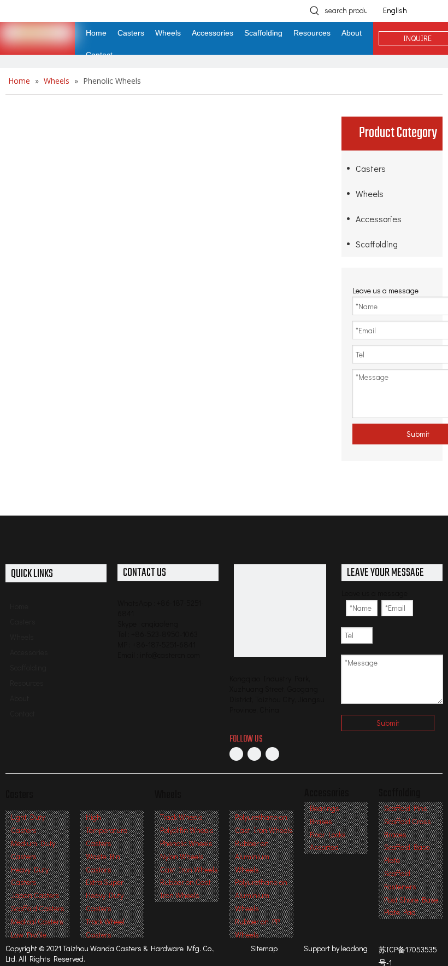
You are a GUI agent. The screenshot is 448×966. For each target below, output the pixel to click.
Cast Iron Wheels (189, 869)
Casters (371, 168)
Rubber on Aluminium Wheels (252, 856)
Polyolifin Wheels (187, 830)
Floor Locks (328, 834)
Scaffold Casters (37, 908)
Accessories (379, 218)
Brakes (321, 821)
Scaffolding (377, 244)
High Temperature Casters (106, 830)
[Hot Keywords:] (315, 10)
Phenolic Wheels (186, 843)
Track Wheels (181, 817)
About (19, 698)
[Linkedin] (254, 754)
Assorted (324, 847)
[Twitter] (272, 754)
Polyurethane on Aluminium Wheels (261, 895)
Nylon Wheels (182, 856)
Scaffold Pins (405, 808)
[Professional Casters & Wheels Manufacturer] (280, 610)
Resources (27, 683)
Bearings (324, 808)
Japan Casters (35, 895)
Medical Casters (37, 921)
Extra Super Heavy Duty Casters (104, 895)
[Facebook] (236, 754)
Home (19, 606)
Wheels (370, 193)
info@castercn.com (170, 655)
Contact (22, 713)
